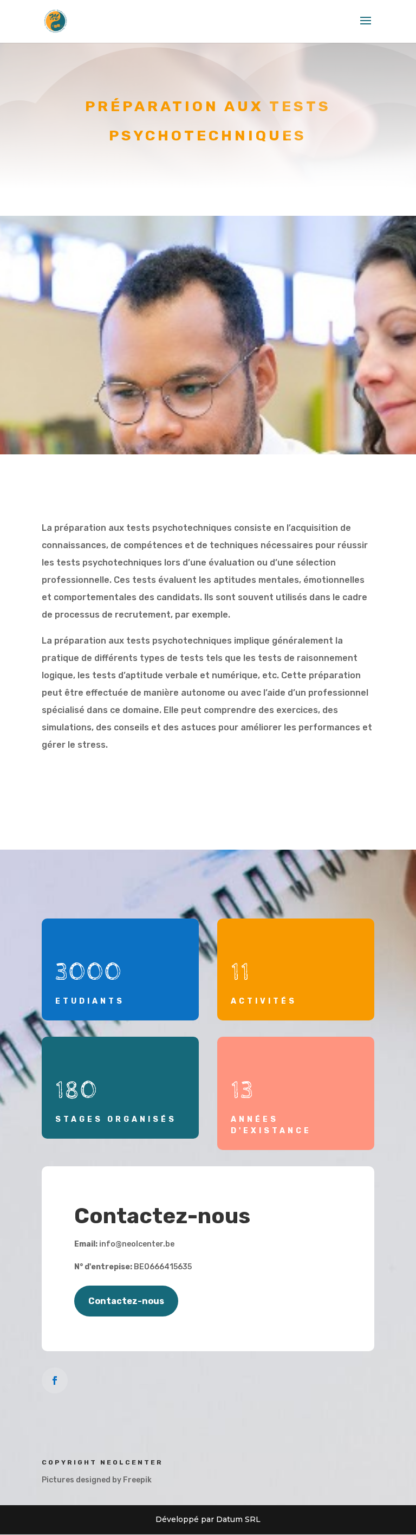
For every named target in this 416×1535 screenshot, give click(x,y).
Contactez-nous (126, 1301)
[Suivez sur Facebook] (55, 1380)
